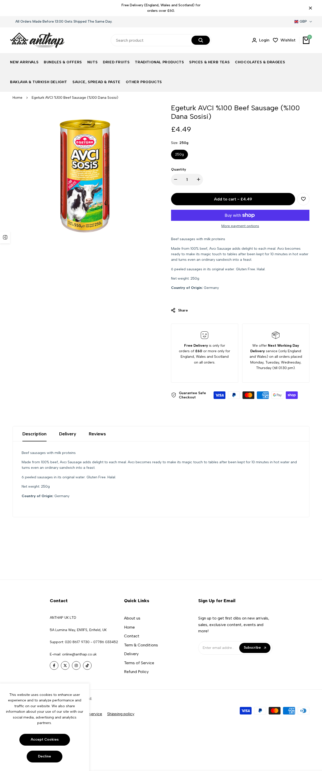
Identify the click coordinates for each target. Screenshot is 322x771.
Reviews (97, 434)
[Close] (309, 8)
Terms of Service (139, 662)
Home (17, 97)
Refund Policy (136, 671)
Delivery (67, 434)
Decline (44, 756)
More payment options (240, 226)
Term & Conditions (141, 645)
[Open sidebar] (5, 237)
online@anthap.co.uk (79, 654)
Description (34, 434)
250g (179, 154)
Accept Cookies (45, 739)
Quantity (178, 169)
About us (132, 618)
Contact (131, 636)
